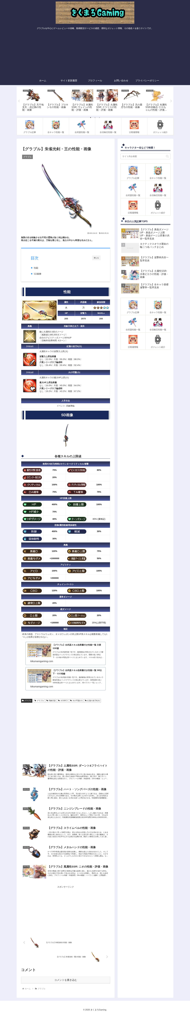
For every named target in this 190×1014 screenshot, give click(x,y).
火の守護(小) (77, 701)
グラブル (27, 701)
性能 (36, 267)
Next (171, 101)
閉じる (96, 258)
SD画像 (37, 273)
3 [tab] (99, 117)
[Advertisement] (95, 54)
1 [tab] (90, 117)
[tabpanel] (33, 100)
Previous (18, 101)
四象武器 (52, 701)
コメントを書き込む (65, 980)
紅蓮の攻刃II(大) (93, 701)
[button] (167, 156)
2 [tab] (95, 117)
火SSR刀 (64, 701)
